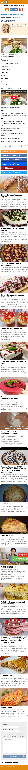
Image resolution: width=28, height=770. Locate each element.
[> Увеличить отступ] (4, 736)
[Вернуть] (7, 734)
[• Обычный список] (17, 734)
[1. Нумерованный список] (20, 734)
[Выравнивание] (20, 736)
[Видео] (9, 736)
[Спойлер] (17, 736)
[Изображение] (7, 736)
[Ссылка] (15, 736)
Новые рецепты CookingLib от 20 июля (12, 14)
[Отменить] (4, 734)
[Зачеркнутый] (15, 734)
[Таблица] (12, 736)
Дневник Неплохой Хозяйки (19, 24)
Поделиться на (11, 164)
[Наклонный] (12, 734)
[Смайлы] (23, 736)
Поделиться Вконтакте (11, 156)
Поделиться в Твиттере (11, 172)
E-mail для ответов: (8, 729)
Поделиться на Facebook (12, 160)
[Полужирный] (9, 734)
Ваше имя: (5, 724)
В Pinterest (9, 168)
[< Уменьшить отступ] (23, 734)
